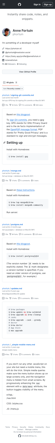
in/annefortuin (11, 60)
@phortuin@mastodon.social (17, 52)
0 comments (25, 181)
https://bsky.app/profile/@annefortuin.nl (22, 56)
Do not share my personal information (27, 432)
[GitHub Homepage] (19, 436)
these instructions (25, 190)
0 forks (14, 181)
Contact (20, 429)
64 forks (14, 234)
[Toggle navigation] (3, 4)
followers (10, 64)
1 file (6, 105)
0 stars (35, 181)
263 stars (39, 105)
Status (30, 427)
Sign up (48, 4)
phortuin (5, 95)
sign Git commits (18, 119)
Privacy (15, 427)
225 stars (38, 234)
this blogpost (23, 114)
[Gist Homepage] (19, 4)
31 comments (26, 234)
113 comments (26, 105)
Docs (48, 427)
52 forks (14, 105)
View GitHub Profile (27, 72)
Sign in (37, 4)
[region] (27, 136)
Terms (7, 427)
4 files (6, 354)
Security (23, 427)
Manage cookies (31, 429)
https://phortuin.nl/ (13, 48)
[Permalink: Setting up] (5, 142)
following (22, 64)
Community (39, 427)
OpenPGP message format (23, 129)
